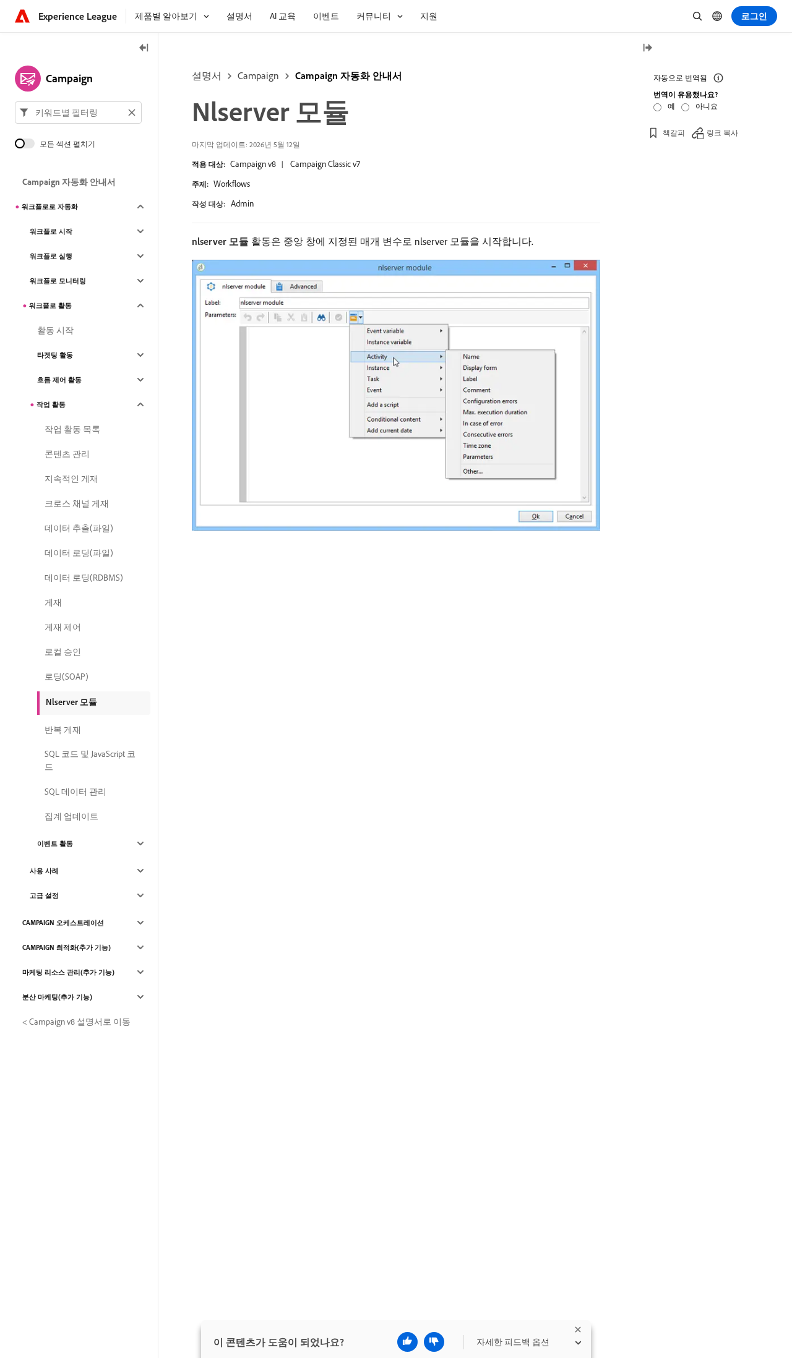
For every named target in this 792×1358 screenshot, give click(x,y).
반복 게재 (63, 729)
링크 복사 (722, 132)
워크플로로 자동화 (50, 206)
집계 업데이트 (71, 816)
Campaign (258, 75)
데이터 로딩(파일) (79, 552)
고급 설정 (44, 895)
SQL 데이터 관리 (75, 791)
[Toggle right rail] (647, 48)
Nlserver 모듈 (71, 701)
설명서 (207, 75)
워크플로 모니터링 (58, 280)
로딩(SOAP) (66, 676)
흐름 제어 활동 (59, 379)
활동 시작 (55, 330)
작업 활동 (51, 404)
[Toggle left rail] (144, 48)
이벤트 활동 (55, 843)
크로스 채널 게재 (77, 503)
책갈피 (674, 132)
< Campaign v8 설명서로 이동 (76, 1021)
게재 (53, 602)
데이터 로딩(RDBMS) (84, 577)
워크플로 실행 (51, 256)
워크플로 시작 (51, 231)
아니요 (706, 106)
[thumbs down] (434, 1342)
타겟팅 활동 (55, 355)
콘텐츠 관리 (67, 453)
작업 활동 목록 (72, 429)
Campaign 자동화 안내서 (348, 75)
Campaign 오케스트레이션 (63, 922)
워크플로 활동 (50, 305)
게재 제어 (63, 627)
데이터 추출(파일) (79, 528)
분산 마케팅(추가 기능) (57, 997)
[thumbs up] (407, 1342)
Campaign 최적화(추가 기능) (66, 947)
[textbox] (78, 112)
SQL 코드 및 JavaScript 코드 (90, 760)
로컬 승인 (63, 651)
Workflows (231, 183)
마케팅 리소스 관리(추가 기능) (68, 972)
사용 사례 (44, 870)
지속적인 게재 (71, 478)
